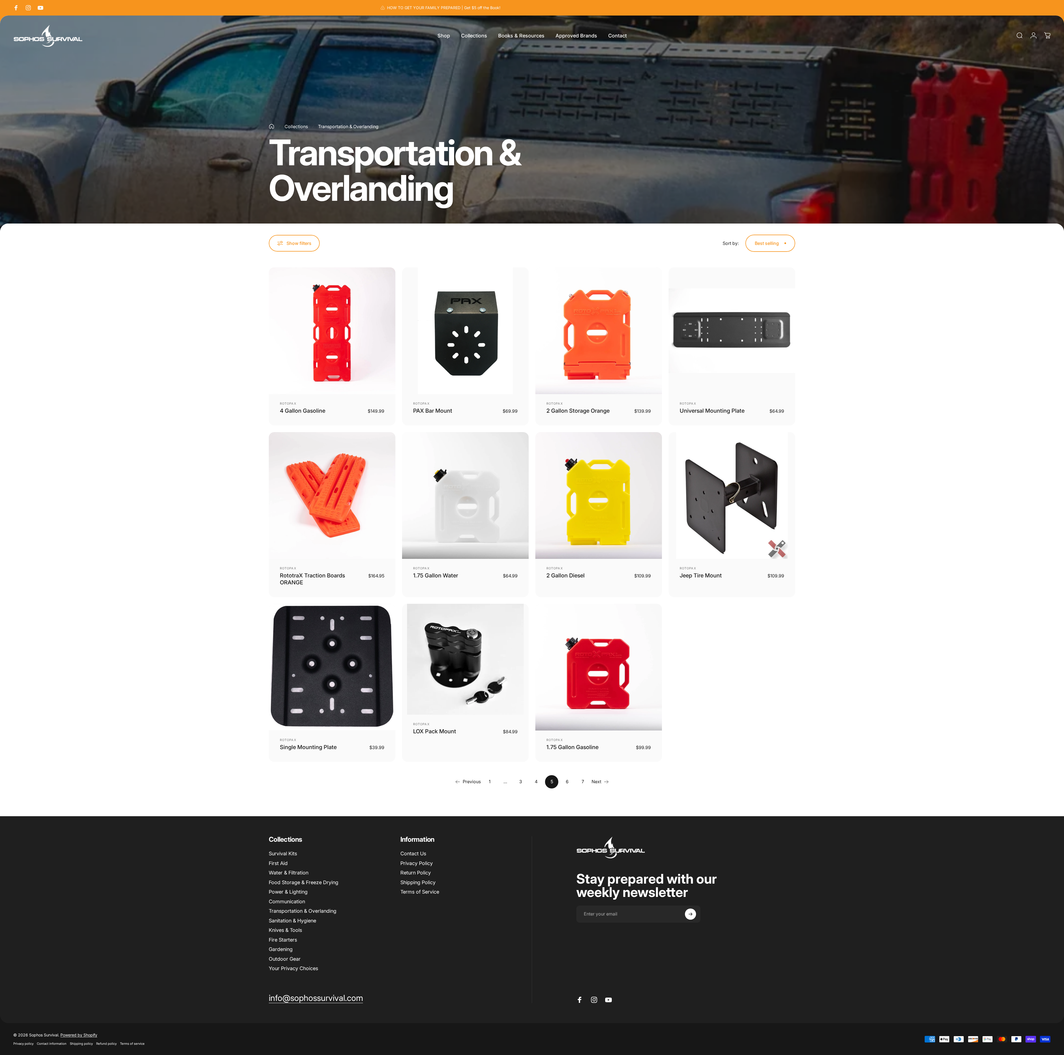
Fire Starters (283, 940)
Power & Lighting (288, 892)
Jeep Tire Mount (701, 575)
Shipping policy (81, 1044)
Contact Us (413, 853)
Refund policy (106, 1044)
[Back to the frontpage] (271, 126)
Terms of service (132, 1044)
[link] (316, 998)
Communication (287, 901)
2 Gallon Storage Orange (578, 410)
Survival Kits (283, 853)
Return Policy (415, 873)
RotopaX (288, 403)
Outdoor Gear (285, 959)
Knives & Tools (285, 930)
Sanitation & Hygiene (292, 921)
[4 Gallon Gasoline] (332, 330)
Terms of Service (419, 892)
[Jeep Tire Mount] (732, 495)
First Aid (278, 863)
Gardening (281, 949)
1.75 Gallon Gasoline (572, 747)
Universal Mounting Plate (712, 410)
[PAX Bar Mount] (465, 330)
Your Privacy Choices (293, 968)
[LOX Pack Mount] (465, 659)
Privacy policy (23, 1044)
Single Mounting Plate (308, 747)
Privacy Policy (416, 863)
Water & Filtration (288, 873)
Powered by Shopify (78, 1035)
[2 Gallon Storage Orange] (598, 330)
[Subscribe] (690, 914)
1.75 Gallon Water (435, 575)
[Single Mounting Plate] (332, 667)
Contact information (51, 1044)
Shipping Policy (418, 882)
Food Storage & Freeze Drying (303, 882)
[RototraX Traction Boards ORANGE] (332, 495)
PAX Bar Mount (432, 410)
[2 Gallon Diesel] (598, 495)
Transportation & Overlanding (302, 911)
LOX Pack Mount (434, 731)
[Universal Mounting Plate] (732, 330)
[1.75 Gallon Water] (465, 495)
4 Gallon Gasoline (302, 410)
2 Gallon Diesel (565, 575)
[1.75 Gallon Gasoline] (598, 667)
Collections (296, 126)
